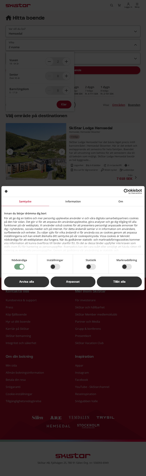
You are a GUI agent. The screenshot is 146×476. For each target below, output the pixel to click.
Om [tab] (120, 201)
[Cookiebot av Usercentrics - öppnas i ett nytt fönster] (126, 191)
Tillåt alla (119, 281)
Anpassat (73, 281)
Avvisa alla (26, 281)
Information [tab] (73, 201)
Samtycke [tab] (25, 201)
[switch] (55, 267)
